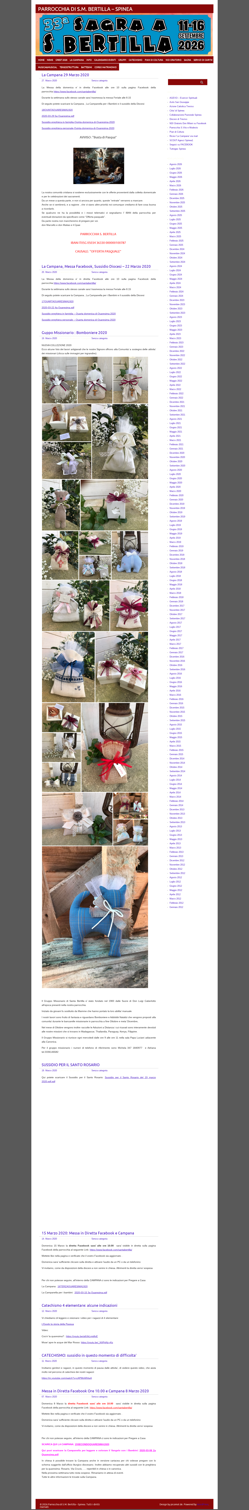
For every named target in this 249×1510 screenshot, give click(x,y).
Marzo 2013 (175, 847)
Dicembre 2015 (177, 707)
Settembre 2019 (177, 516)
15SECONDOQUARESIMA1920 (92, 1444)
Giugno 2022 (176, 376)
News (50, 60)
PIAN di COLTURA (154, 60)
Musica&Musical (47, 67)
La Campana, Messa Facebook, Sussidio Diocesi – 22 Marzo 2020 (96, 267)
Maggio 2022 (176, 380)
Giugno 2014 (176, 784)
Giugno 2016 (176, 682)
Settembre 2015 (177, 720)
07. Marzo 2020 (49, 1396)
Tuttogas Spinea (178, 149)
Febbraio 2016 (176, 699)
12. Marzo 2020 (49, 1311)
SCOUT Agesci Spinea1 (181, 140)
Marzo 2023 (175, 338)
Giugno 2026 (176, 172)
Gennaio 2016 (176, 703)
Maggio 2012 (176, 890)
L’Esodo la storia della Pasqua (58, 1324)
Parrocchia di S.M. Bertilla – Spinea (85, 9)
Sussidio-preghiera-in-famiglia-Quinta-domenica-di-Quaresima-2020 (78, 122)
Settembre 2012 (177, 873)
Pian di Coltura (177, 132)
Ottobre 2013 (176, 818)
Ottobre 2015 (176, 716)
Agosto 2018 (176, 572)
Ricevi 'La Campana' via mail (184, 136)
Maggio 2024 (176, 279)
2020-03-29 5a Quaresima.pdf (58, 116)
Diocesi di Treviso (178, 119)
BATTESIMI (86, 67)
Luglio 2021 (175, 423)
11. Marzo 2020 (49, 1361)
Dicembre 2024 (177, 249)
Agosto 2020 (176, 470)
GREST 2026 (61, 60)
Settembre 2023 (177, 313)
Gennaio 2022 (176, 397)
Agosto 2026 (176, 164)
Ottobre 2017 (176, 614)
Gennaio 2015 (176, 754)
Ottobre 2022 (176, 359)
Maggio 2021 (176, 431)
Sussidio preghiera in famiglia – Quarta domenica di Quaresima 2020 (79, 313)
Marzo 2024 (175, 287)
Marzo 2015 (175, 746)
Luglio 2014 (175, 780)
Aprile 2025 (175, 232)
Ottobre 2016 (176, 665)
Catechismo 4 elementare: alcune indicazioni (79, 1306)
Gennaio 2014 (176, 805)
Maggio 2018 (176, 584)
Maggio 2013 (176, 839)
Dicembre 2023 (177, 300)
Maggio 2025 (176, 228)
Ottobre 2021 (176, 410)
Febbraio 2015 (176, 750)
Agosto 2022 (176, 368)
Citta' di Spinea (177, 110)
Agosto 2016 (176, 673)
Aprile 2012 (175, 894)
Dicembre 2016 (177, 656)
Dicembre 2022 (177, 351)
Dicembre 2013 (177, 809)
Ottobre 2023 (176, 308)
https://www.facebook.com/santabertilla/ (75, 91)
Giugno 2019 (176, 529)
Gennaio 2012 (176, 907)
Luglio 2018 (175, 576)
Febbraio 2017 (176, 648)
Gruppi (122, 60)
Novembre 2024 (177, 253)
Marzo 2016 (175, 695)
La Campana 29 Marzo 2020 (65, 75)
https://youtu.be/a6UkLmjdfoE (82, 1336)
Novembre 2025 (177, 202)
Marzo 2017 (175, 644)
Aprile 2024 (175, 283)
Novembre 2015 (177, 712)
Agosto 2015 (176, 724)
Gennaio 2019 (176, 550)
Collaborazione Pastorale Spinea (185, 115)
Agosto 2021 (176, 419)
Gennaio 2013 (176, 856)
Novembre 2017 (177, 610)
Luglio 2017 (175, 627)
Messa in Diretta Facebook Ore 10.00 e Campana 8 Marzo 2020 (95, 1391)
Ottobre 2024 (176, 257)
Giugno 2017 (176, 631)
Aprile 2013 (175, 843)
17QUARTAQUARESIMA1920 (58, 301)
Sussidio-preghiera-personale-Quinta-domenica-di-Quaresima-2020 (78, 128)
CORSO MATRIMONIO (106, 67)
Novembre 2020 (177, 457)
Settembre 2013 (177, 822)
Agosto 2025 (176, 215)
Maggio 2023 (176, 330)
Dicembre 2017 (177, 605)
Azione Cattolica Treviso (182, 106)
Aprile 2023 (175, 334)
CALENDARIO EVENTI (105, 60)
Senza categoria (99, 80)
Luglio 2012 (175, 881)
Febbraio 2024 (176, 291)
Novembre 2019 (177, 508)
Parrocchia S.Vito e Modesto (184, 127)
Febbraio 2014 (176, 801)
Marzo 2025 (175, 236)
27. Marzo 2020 (49, 80)
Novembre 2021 (177, 406)
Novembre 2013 (177, 813)
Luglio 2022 (175, 372)
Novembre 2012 (177, 864)
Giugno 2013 (176, 835)
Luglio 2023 (175, 321)
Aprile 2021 (175, 436)
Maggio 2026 (176, 177)
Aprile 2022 (175, 385)
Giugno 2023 (176, 325)
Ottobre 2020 (176, 461)
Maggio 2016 (176, 686)
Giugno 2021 (176, 427)
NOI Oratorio (173, 60)
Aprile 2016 (175, 690)
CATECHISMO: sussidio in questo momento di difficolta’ (89, 1356)
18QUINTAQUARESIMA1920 (57, 109)
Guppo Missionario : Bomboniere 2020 (74, 333)
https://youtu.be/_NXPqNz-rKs (97, 1342)
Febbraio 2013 (176, 852)
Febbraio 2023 (176, 342)
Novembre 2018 (177, 559)
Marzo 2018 (175, 593)
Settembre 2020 (177, 465)
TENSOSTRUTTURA (69, 67)
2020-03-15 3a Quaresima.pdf (91, 1292)
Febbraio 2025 (176, 240)
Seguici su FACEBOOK (181, 144)
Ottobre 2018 (176, 563)
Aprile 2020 (175, 487)
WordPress (203, 1504)
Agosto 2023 (176, 317)
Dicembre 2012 (177, 860)
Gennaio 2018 (176, 601)
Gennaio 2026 (176, 194)
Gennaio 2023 (176, 347)
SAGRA (187, 60)
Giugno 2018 (176, 580)
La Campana (77, 60)
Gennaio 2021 (176, 448)
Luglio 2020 (175, 474)
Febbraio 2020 (176, 495)
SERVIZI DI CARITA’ (203, 60)
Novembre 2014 (177, 763)
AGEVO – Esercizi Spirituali (183, 98)
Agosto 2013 (176, 826)
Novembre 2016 (177, 661)
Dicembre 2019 (177, 504)
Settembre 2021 (177, 414)
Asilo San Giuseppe (179, 102)
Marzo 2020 (175, 491)
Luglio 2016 (175, 678)
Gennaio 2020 (176, 499)
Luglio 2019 (175, 525)
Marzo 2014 (175, 796)
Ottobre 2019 (176, 512)
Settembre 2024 (177, 262)
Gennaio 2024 (176, 296)
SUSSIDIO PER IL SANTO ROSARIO (71, 1065)
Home (41, 60)
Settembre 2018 (177, 567)
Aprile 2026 (175, 181)
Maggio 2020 (176, 482)
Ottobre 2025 (176, 206)
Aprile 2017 (175, 639)
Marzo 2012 (175, 898)
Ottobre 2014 (176, 767)
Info (89, 60)
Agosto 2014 (176, 775)
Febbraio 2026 (176, 189)
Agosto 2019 (176, 521)
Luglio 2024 (175, 270)
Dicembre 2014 (177, 758)
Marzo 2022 (175, 389)
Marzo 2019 (175, 542)
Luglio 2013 (175, 830)
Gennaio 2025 (176, 245)
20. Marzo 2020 (49, 272)
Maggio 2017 (176, 635)
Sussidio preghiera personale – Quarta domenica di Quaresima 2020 (79, 319)
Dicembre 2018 (177, 555)
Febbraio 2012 (176, 903)
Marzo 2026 (175, 185)
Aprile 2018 (175, 588)
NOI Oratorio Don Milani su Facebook (188, 123)
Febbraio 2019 (176, 546)
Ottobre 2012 (176, 869)
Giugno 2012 (176, 886)
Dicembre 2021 (177, 402)
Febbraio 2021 (176, 444)
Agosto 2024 (176, 266)
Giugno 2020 (176, 478)
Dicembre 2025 (177, 198)
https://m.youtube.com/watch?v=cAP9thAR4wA (67, 1378)
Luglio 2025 (175, 219)
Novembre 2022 (177, 355)
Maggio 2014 (176, 788)
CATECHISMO (135, 60)
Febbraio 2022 (176, 393)
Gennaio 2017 (176, 652)
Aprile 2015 (175, 741)
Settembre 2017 (177, 618)
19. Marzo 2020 (49, 338)
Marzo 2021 (175, 440)
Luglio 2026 (175, 168)
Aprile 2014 (175, 792)
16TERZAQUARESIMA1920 (73, 1286)
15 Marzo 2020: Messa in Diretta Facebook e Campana (88, 1233)
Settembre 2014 (177, 771)
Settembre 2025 (177, 211)
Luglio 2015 (175, 729)
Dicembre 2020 (177, 453)
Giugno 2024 (176, 274)
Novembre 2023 (177, 304)
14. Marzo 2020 (49, 1238)
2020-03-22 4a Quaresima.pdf (58, 307)
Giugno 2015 (176, 733)
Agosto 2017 (176, 622)
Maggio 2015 (176, 737)
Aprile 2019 (175, 538)
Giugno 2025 (176, 223)
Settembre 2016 (177, 669)
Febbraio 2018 (176, 597)
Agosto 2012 (176, 877)
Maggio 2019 (176, 533)
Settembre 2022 (177, 364)
